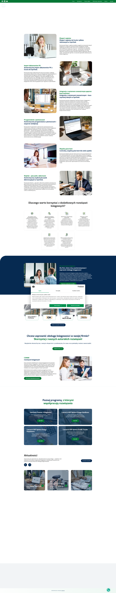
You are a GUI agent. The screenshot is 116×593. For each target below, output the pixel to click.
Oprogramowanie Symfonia (93, 5)
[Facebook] (2, 1)
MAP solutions (46, 570)
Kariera (106, 1)
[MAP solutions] (7, 5)
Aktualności (79, 1)
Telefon (57, 512)
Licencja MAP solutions (63, 575)
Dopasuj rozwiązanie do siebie (68, 283)
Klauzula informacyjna (80, 571)
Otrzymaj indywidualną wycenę (33, 378)
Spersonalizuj (57, 305)
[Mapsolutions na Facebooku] (77, 579)
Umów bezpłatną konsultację (58, 24)
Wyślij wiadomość (37, 548)
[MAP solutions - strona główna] (32, 571)
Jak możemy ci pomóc (36, 519)
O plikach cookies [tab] (76, 290)
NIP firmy (33, 512)
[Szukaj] (114, 5)
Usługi (103, 5)
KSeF (54, 5)
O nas (73, 1)
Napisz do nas (57, 348)
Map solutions (44, 12)
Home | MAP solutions (47, 5)
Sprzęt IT (109, 5)
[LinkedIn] (80, 579)
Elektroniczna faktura (63, 572)
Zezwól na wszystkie (75, 305)
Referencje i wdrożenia (97, 1)
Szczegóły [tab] (58, 290)
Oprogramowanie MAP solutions (78, 5)
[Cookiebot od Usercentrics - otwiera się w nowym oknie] (78, 287)
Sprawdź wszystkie (86, 460)
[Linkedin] (5, 1)
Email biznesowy (47, 512)
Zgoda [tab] (40, 290)
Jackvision (63, 590)
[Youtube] (7, 1)
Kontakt (111, 1)
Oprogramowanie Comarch (62, 5)
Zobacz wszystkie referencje (58, 324)
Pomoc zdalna (87, 1)
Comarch (45, 569)
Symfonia (45, 572)
